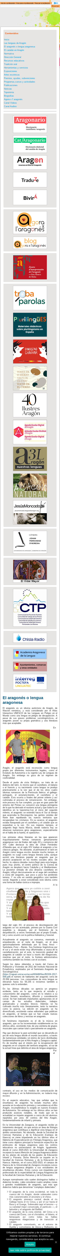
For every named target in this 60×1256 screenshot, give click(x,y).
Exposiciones (10, 71)
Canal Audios (10, 106)
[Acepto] (56, 1242)
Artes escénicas (12, 74)
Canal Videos (10, 103)
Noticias (8, 89)
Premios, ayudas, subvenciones (19, 78)
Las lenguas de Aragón (15, 43)
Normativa (9, 53)
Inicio (6, 39)
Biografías (9, 96)
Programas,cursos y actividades (19, 82)
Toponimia (9, 92)
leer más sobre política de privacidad (30, 1250)
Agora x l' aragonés (13, 99)
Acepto (30, 1244)
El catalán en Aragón (14, 50)
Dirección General (12, 57)
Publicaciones (11, 85)
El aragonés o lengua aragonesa (19, 46)
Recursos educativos (14, 60)
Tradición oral (10, 64)
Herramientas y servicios (16, 67)
